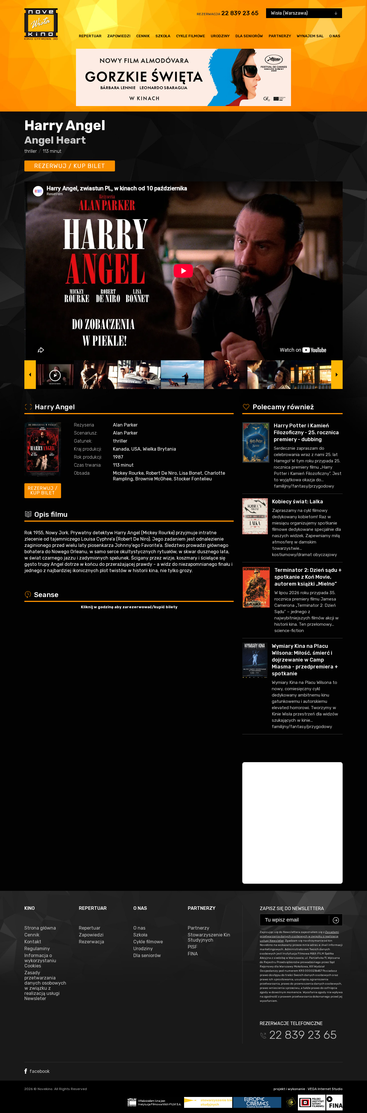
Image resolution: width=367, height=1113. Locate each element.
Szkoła (162, 36)
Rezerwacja (91, 941)
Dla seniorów (249, 36)
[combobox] (304, 13)
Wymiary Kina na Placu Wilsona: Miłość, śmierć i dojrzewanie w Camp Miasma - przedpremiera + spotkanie (305, 660)
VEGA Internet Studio (325, 1089)
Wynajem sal (310, 36)
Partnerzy (280, 36)
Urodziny (220, 36)
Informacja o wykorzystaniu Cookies (40, 961)
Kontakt (32, 941)
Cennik (143, 36)
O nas (334, 36)
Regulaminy (37, 948)
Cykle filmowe (190, 36)
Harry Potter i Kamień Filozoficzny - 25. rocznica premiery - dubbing (306, 432)
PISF (192, 947)
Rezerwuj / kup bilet (69, 166)
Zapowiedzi (118, 36)
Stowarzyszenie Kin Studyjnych (209, 937)
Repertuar (90, 36)
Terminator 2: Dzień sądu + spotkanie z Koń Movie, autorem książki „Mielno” (308, 577)
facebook (39, 1071)
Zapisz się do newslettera (292, 908)
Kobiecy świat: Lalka (297, 501)
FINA (193, 953)
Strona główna (40, 928)
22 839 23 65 (240, 13)
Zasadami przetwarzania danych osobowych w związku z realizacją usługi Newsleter (299, 936)
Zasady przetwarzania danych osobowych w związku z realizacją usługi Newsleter (45, 985)
